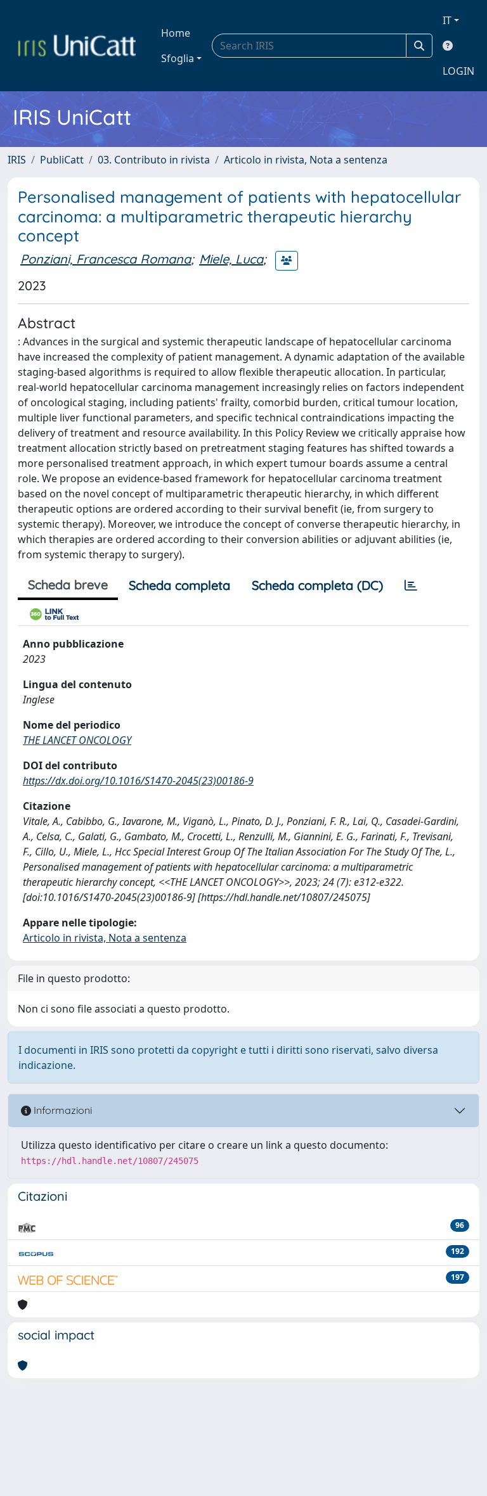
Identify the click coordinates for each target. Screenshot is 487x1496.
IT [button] (447, 20)
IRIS (17, 160)
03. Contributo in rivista (154, 160)
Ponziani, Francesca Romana (105, 259)
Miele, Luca (231, 259)
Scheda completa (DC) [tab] (317, 585)
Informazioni (61, 1110)
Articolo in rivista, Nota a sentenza (305, 160)
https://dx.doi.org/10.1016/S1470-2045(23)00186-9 (138, 781)
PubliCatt (62, 160)
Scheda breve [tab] (68, 584)
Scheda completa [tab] (179, 585)
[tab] (411, 585)
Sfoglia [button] (177, 58)
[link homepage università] (77, 45)
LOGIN (458, 71)
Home (175, 33)
